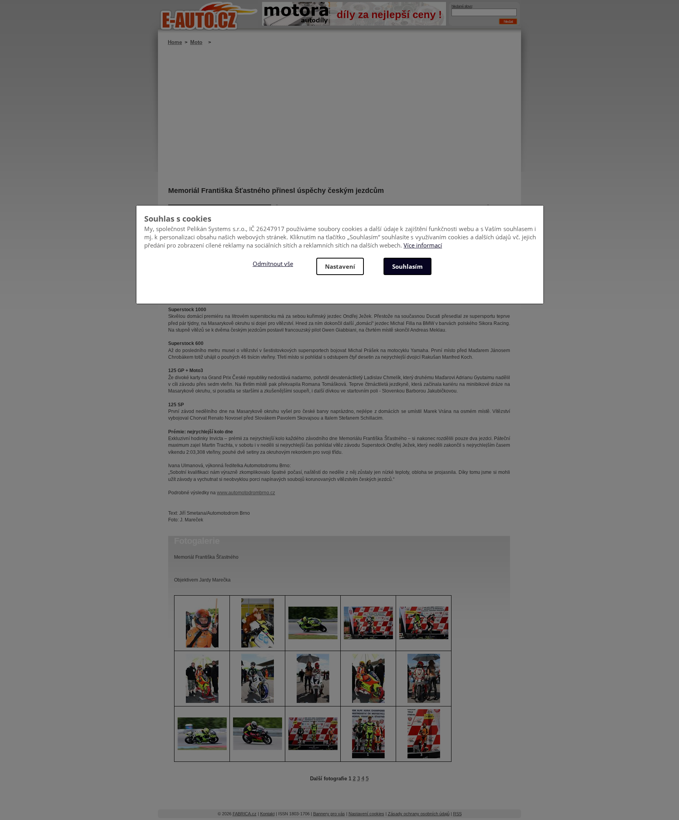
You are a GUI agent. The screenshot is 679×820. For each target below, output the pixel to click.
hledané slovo (461, 6)
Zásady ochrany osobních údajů (419, 813)
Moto (196, 42)
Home (175, 42)
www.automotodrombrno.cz (246, 492)
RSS (457, 813)
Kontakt (267, 813)
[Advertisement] (339, 116)
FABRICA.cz (245, 813)
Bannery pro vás (329, 813)
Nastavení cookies (366, 813)
